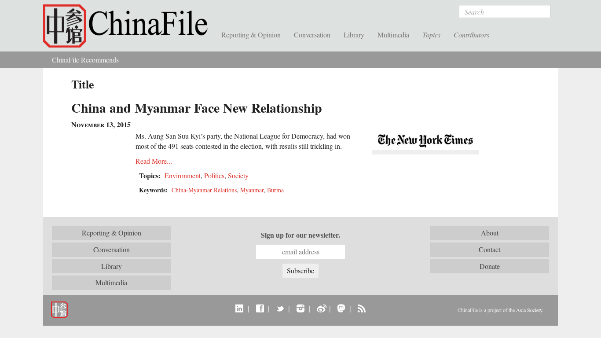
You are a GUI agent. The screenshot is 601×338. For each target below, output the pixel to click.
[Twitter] (280, 308)
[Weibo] (320, 308)
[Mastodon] (341, 308)
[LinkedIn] (239, 308)
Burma (275, 190)
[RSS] (361, 308)
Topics (431, 34)
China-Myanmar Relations (204, 190)
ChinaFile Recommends (85, 59)
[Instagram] (300, 308)
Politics (214, 175)
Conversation (312, 34)
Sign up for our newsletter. (300, 235)
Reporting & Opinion (251, 34)
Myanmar (252, 190)
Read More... (154, 160)
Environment (183, 175)
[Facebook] (259, 308)
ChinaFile (129, 26)
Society (238, 175)
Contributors (471, 34)
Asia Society (529, 309)
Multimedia (393, 34)
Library (354, 34)
